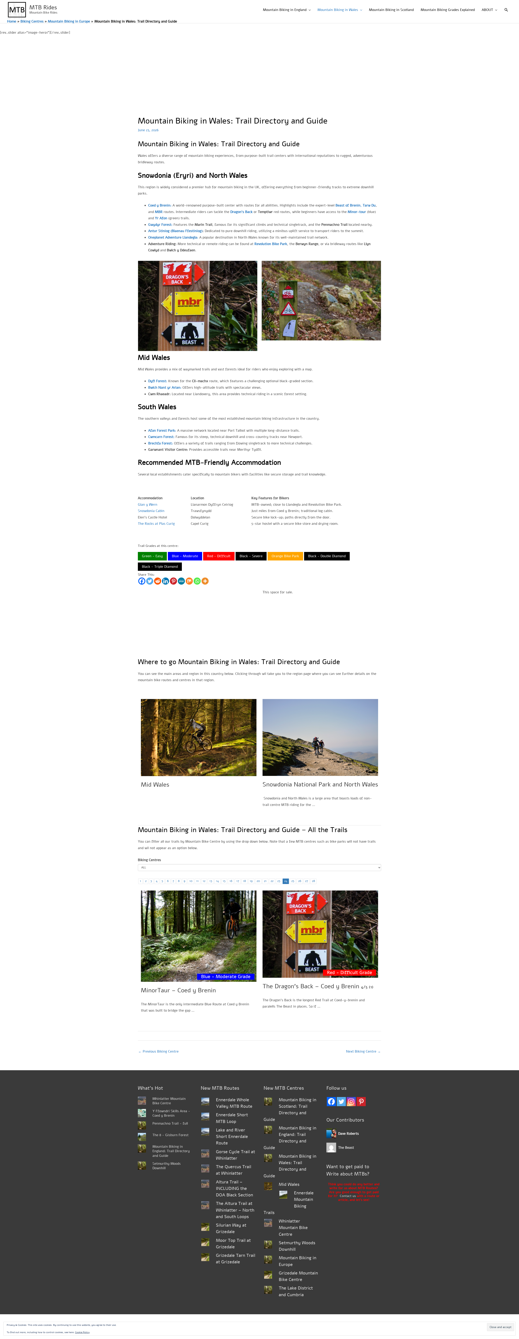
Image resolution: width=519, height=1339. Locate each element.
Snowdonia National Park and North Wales (320, 784)
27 (306, 881)
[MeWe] (181, 581)
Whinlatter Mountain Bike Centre (169, 1101)
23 (278, 881)
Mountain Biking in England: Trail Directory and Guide (171, 1151)
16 (230, 881)
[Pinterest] (173, 581)
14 (217, 881)
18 (244, 881)
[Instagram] (351, 1101)
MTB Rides (43, 7)
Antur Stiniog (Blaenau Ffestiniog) (175, 231)
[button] (506, 10)
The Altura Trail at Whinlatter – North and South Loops (235, 1210)
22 (272, 881)
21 (265, 881)
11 (197, 881)
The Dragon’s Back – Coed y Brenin (311, 986)
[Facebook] (141, 581)
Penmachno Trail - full (170, 1123)
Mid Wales (155, 785)
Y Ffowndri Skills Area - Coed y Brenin (171, 1113)
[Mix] (189, 581)
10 (190, 881)
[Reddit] (157, 581)
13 (210, 881)
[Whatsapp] (197, 581)
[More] (205, 581)
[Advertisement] (259, 66)
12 (204, 881)
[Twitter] (149, 581)
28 (313, 881)
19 (251, 881)
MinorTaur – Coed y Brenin (178, 990)
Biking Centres (149, 860)
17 (237, 881)
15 (224, 881)
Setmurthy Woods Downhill (166, 1165)
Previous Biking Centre (158, 1051)
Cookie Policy (82, 1332)
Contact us (348, 1196)
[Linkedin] (165, 581)
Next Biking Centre (363, 1051)
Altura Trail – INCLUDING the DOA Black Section (234, 1188)
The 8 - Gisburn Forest (170, 1135)
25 (292, 881)
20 (258, 881)
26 (299, 881)
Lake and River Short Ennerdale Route (232, 1136)
